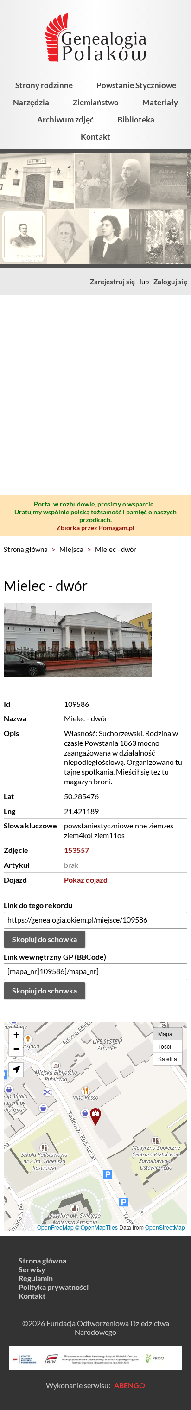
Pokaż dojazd (86, 879)
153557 (76, 850)
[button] (95, 1117)
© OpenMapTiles (96, 1227)
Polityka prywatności (54, 1286)
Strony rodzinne (44, 85)
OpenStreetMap (165, 1227)
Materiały (160, 102)
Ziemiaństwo (96, 102)
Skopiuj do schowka (44, 939)
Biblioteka (135, 119)
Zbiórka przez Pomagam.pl (95, 528)
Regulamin (36, 1278)
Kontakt (95, 136)
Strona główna (26, 549)
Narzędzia (31, 102)
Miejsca (71, 549)
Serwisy (32, 1269)
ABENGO (129, 1385)
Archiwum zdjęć (65, 119)
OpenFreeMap (55, 1227)
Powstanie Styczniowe (136, 85)
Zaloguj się (170, 281)
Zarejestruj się (112, 281)
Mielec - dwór (115, 549)
